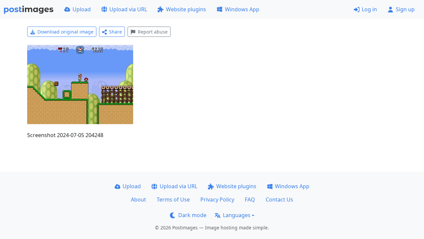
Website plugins (186, 9)
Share (115, 32)
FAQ (250, 199)
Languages (236, 215)
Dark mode (192, 215)
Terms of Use (173, 199)
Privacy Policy (217, 199)
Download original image (65, 32)
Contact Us (279, 199)
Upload (82, 9)
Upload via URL (128, 9)
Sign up (405, 9)
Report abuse (153, 32)
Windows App (242, 9)
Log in (369, 9)
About (138, 199)
